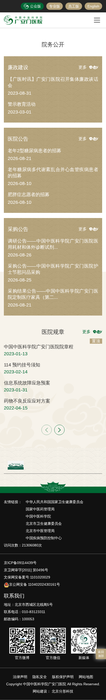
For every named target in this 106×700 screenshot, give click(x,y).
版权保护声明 (63, 677)
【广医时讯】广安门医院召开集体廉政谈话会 (53, 82)
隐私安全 (39, 677)
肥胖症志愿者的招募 (28, 194)
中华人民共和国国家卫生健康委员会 (54, 502)
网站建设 (40, 691)
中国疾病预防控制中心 (44, 538)
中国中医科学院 (38, 516)
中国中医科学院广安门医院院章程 (38, 346)
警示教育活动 (22, 104)
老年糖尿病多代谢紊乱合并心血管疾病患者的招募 (53, 172)
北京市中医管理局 (40, 531)
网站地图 (86, 677)
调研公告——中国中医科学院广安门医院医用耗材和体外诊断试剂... (53, 244)
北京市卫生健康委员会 (44, 523)
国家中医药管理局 (40, 509)
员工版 (73, 6)
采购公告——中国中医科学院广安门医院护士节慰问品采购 (53, 269)
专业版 (54, 6)
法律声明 (20, 677)
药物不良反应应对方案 (27, 401)
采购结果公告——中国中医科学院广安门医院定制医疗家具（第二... (53, 294)
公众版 (35, 6)
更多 (82, 67)
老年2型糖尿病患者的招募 (34, 150)
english (93, 6)
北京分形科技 (62, 691)
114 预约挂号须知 (22, 364)
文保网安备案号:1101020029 (27, 577)
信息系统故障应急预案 (27, 382)
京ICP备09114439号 (20, 563)
